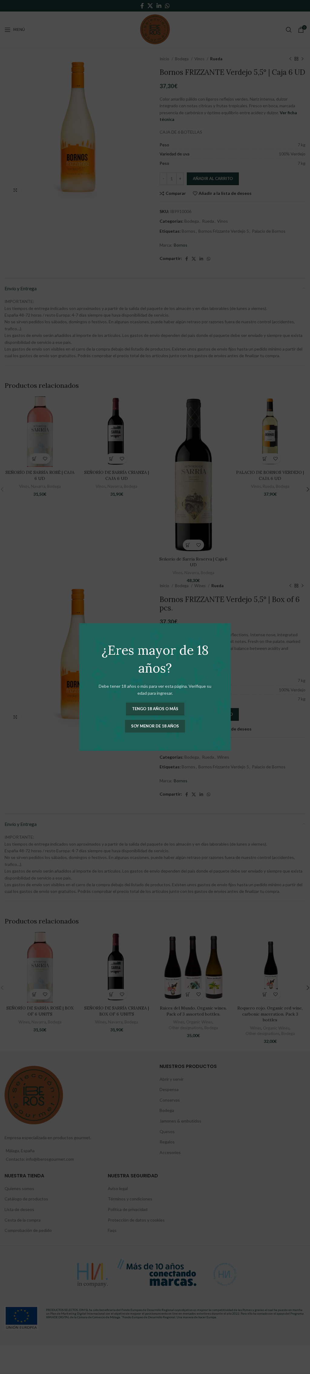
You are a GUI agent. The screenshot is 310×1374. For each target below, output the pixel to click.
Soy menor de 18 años (155, 726)
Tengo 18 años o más (155, 708)
